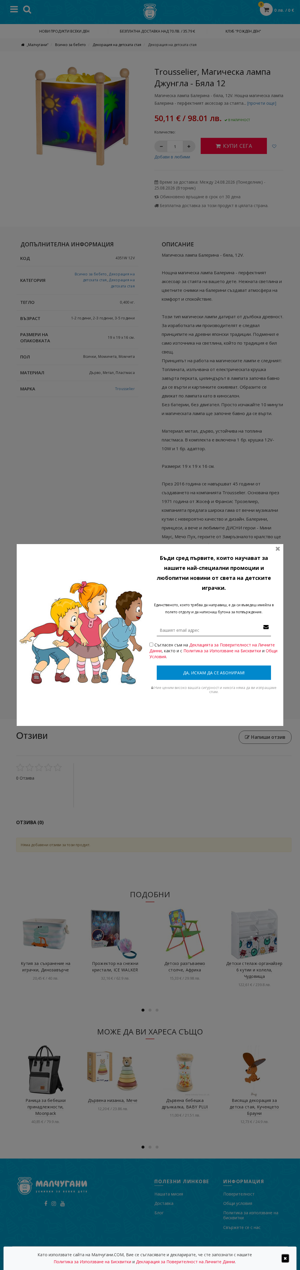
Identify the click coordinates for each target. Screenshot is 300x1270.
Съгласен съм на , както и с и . (213, 650)
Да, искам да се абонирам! (214, 672)
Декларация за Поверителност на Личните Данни (185, 1261)
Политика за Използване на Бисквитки (222, 650)
